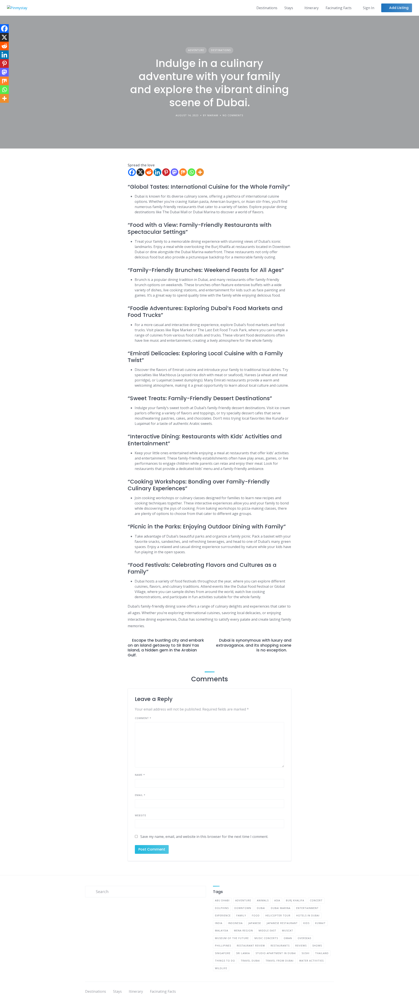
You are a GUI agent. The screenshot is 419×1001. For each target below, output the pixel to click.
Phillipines (223, 945)
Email (140, 795)
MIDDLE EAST (267, 930)
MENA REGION (243, 930)
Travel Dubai (250, 960)
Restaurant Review (251, 945)
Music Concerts (266, 938)
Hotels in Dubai (307, 915)
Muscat (287, 930)
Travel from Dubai (280, 960)
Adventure (196, 50)
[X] (140, 172)
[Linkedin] (157, 172)
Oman (288, 938)
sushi (305, 953)
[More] (200, 172)
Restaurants (280, 945)
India (218, 923)
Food (256, 915)
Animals (263, 900)
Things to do (225, 960)
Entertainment (307, 908)
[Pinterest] (166, 172)
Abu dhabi (222, 900)
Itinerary (311, 7)
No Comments (233, 115)
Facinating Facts (339, 7)
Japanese (254, 923)
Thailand (322, 953)
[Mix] (183, 172)
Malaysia (221, 930)
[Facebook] (132, 172)
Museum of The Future (232, 938)
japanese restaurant (282, 923)
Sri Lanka (243, 953)
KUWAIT (320, 923)
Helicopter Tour (277, 915)
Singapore (222, 953)
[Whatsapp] (191, 172)
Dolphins (222, 908)
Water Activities (311, 960)
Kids (306, 923)
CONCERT (316, 900)
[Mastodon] (174, 172)
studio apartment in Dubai (276, 953)
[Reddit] (149, 172)
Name (140, 774)
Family (241, 915)
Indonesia (235, 923)
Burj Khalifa (295, 900)
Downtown (242, 908)
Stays (288, 7)
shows (317, 945)
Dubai (261, 908)
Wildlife (221, 968)
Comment (143, 718)
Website (140, 815)
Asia (277, 900)
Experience (223, 915)
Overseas (304, 938)
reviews (301, 945)
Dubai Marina (280, 908)
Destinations (266, 7)
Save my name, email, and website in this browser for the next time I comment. (204, 836)
